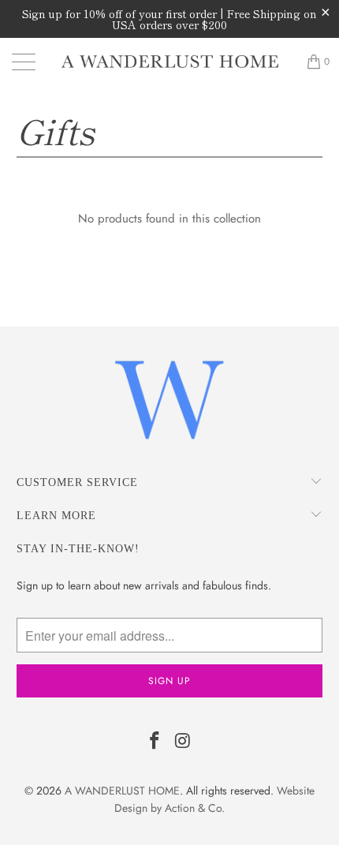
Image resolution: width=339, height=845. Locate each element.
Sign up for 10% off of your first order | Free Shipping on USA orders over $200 (169, 19)
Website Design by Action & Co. (214, 799)
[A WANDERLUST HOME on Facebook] (154, 742)
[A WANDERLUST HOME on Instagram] (183, 742)
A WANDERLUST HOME (122, 790)
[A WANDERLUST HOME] (170, 61)
